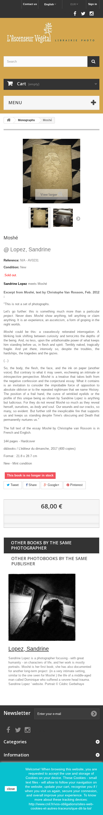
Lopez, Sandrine (27, 249)
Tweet (14, 485)
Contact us (30, 4)
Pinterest (76, 485)
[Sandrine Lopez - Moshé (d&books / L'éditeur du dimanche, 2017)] (39, 217)
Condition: (11, 267)
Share (32, 485)
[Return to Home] (8, 120)
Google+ (53, 485)
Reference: (11, 260)
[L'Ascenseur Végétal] (51, 33)
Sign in (92, 4)
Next (78, 218)
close (11, 789)
